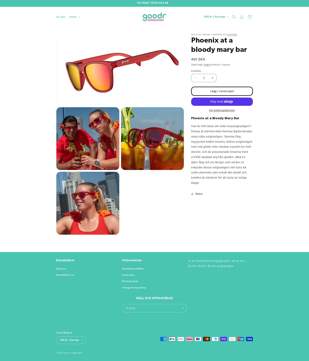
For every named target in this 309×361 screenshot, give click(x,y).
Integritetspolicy (134, 287)
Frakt (207, 64)
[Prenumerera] (183, 308)
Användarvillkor (133, 269)
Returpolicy (130, 281)
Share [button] (199, 193)
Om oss (61, 269)
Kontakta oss (65, 275)
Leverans (128, 275)
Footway (232, 35)
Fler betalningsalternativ (222, 110)
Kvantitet (196, 71)
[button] (74, 17)
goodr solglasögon (74, 353)
